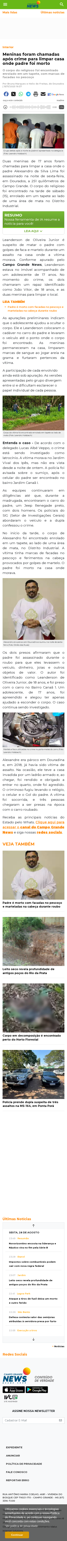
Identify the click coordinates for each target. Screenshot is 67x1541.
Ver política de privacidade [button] (21, 1526)
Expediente (14, 1447)
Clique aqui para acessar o (33, 827)
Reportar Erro (17, 1480)
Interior (8, 47)
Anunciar (13, 1455)
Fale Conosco (16, 1472)
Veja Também (19, 844)
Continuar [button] (17, 1534)
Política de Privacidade (24, 1463)
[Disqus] (33, 1162)
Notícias (58, 1346)
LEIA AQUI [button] (31, 231)
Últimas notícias (52, 12)
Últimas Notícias (17, 1219)
